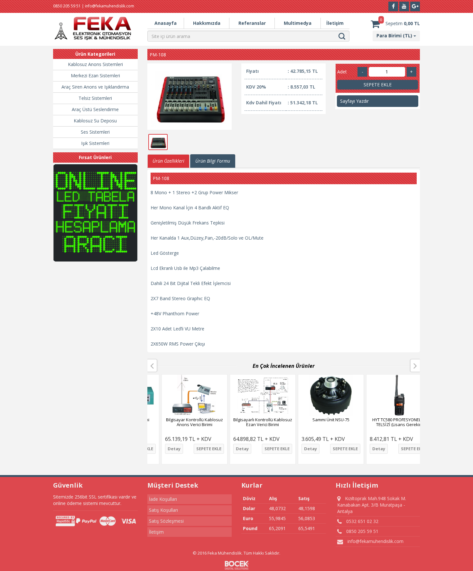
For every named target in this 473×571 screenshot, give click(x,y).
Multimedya (297, 23)
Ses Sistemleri (95, 132)
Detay (160, 449)
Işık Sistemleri (95, 143)
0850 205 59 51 (361, 531)
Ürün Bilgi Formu (212, 161)
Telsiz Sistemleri (95, 98)
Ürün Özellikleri (168, 161)
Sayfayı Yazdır (354, 101)
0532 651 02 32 (361, 521)
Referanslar (252, 23)
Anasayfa (165, 23)
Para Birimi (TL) (394, 36)
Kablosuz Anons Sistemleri (95, 64)
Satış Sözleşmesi (166, 521)
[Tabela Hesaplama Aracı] (95, 213)
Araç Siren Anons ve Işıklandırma (95, 87)
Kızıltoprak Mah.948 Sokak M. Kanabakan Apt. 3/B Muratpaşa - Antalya (371, 504)
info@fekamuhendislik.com (374, 541)
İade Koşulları (163, 499)
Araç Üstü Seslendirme (95, 109)
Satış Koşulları (163, 510)
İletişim (335, 23)
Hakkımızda (206, 23)
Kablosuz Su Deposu (95, 121)
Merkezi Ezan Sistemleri (95, 75)
